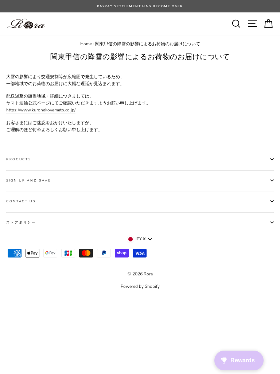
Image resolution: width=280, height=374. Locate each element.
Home (86, 44)
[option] (140, 6)
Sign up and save (28, 180)
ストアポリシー (21, 222)
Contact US (21, 201)
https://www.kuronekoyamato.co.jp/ (40, 110)
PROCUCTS (18, 159)
